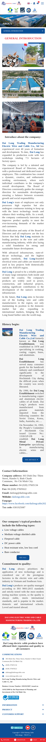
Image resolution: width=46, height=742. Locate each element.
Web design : (19, 735)
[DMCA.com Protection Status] (17, 727)
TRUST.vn (27, 735)
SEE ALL (23, 557)
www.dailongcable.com (13, 676)
